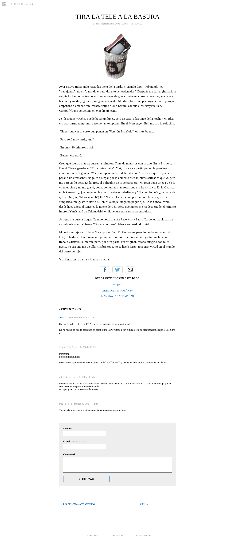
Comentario (69, 454)
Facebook (105, 270)
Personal (136, 23)
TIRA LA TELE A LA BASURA (117, 16)
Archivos (117, 535)
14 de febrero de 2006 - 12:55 (110, 23)
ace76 (62, 317)
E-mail (75, 441)
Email (130, 270)
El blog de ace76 (21, 4)
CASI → (144, 504)
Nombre (67, 428)
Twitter (117, 270)
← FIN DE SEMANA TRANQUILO (77, 504)
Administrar (143, 535)
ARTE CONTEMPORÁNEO (117, 290)
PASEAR (117, 285)
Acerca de (92, 535)
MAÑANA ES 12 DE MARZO (117, 296)
